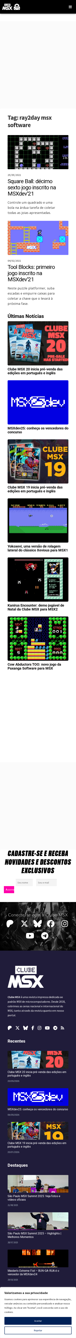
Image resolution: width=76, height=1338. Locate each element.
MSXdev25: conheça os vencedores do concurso (38, 430)
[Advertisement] (38, 65)
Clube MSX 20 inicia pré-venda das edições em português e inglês (35, 371)
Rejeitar (38, 1330)
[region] (38, 1312)
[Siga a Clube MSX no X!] (24, 923)
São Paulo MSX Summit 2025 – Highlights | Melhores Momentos (34, 1235)
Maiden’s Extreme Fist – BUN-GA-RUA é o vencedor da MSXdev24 (33, 1272)
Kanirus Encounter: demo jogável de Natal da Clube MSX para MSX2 (36, 607)
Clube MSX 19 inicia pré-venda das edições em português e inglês (35, 489)
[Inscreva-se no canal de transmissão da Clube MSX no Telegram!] (46, 935)
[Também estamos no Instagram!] (65, 923)
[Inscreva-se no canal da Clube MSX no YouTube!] (31, 935)
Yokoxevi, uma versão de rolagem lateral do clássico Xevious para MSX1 (38, 548)
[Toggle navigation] (70, 6)
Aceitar (38, 1320)
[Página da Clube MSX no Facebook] (51, 923)
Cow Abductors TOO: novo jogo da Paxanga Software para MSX (34, 666)
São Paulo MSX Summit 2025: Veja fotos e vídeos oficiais (34, 1197)
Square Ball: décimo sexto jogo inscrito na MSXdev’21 (32, 187)
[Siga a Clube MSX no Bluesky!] (37, 923)
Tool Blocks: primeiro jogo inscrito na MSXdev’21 (31, 273)
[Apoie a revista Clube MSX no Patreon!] (11, 923)
